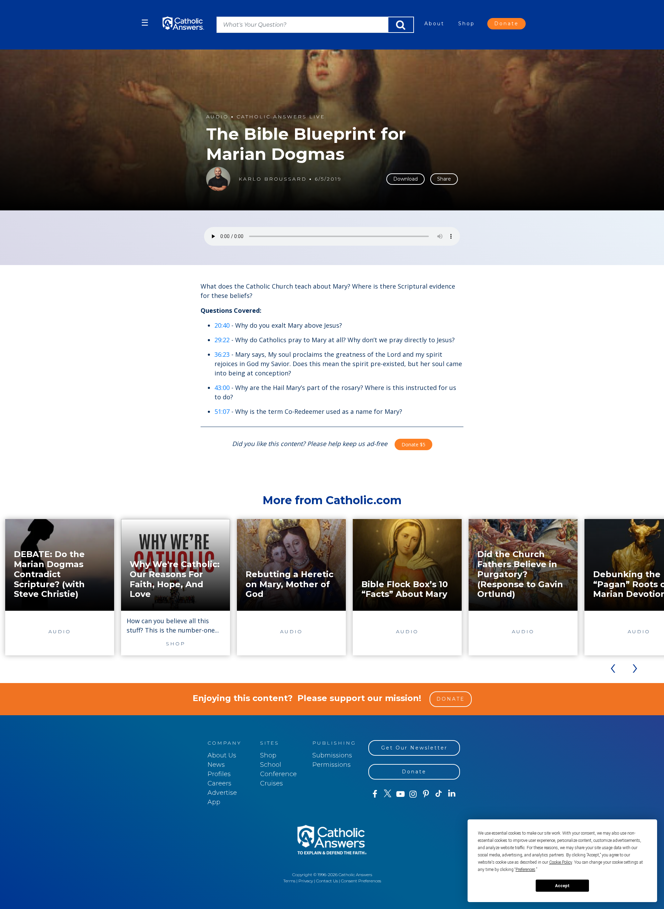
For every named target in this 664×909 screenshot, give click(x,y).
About (434, 23)
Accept (562, 885)
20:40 (222, 325)
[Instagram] (413, 794)
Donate (506, 23)
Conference (278, 774)
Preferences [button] (525, 869)
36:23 (222, 354)
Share (444, 179)
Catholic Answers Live (281, 117)
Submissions (332, 755)
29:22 (222, 340)
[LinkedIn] (451, 793)
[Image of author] (218, 179)
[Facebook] (374, 794)
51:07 (222, 411)
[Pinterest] (425, 794)
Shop (466, 23)
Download (405, 179)
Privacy (305, 880)
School (270, 765)
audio (217, 117)
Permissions (331, 765)
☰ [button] (145, 23)
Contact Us (327, 880)
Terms (289, 880)
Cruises (271, 783)
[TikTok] (438, 794)
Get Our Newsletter (414, 748)
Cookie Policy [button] (560, 862)
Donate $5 (413, 444)
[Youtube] (400, 794)
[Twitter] (387, 794)
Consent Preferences (361, 880)
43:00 (222, 387)
